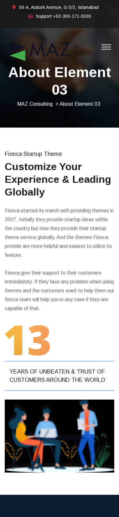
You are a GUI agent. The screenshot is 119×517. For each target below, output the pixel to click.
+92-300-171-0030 (72, 16)
